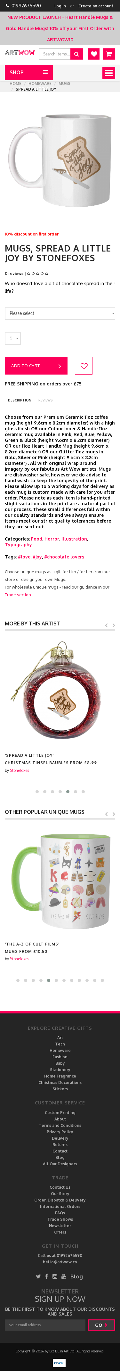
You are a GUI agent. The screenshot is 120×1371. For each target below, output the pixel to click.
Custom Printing (60, 1112)
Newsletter (60, 1225)
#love (24, 556)
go (99, 1325)
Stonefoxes (19, 770)
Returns (60, 1144)
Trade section (18, 594)
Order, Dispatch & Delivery (60, 1200)
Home (15, 83)
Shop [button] (17, 72)
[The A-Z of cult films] (60, 880)
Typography (18, 544)
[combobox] (61, 313)
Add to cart (25, 365)
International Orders (60, 1206)
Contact (60, 1151)
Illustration (74, 538)
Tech (60, 1044)
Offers (60, 1232)
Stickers (60, 1088)
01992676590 (26, 5)
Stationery (60, 1069)
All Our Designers (60, 1163)
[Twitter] (38, 1276)
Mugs (64, 83)
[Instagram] (54, 1276)
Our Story (60, 1193)
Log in (60, 6)
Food (36, 538)
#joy (37, 556)
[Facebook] (46, 1276)
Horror (51, 538)
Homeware (40, 83)
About (60, 1119)
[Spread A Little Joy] (60, 691)
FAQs (60, 1212)
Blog (60, 1157)
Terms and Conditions (60, 1125)
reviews (45, 400)
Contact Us (60, 1187)
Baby (60, 1063)
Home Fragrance (60, 1076)
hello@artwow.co (60, 1262)
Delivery (60, 1138)
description (19, 400)
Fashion (60, 1056)
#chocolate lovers (64, 556)
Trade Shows (60, 1219)
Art (60, 1037)
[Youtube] (63, 1276)
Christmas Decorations (60, 1082)
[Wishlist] (94, 54)
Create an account (95, 6)
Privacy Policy (60, 1131)
